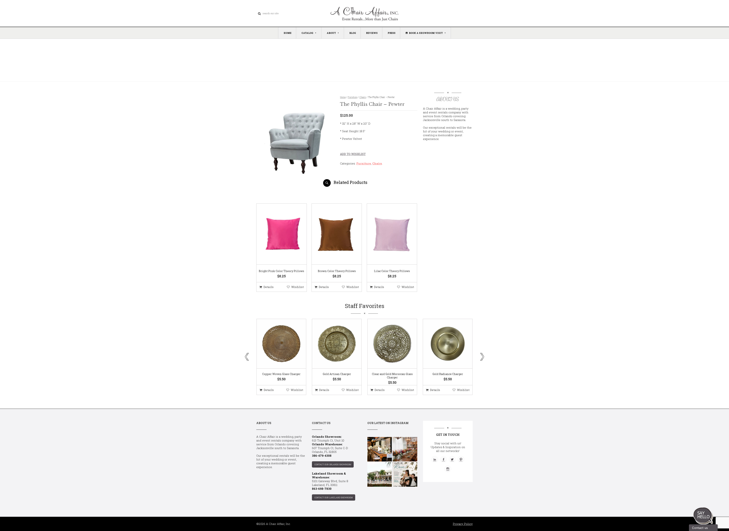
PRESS (391, 32)
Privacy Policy (463, 524)
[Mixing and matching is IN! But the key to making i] (379, 449)
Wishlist (297, 287)
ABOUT (331, 32)
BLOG (352, 32)
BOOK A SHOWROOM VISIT (426, 32)
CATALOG (307, 32)
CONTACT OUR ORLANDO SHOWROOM (332, 464)
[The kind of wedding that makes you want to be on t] (379, 474)
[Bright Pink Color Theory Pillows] (277, 234)
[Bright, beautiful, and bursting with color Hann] (405, 449)
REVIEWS (372, 32)
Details (269, 287)
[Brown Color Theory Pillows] (332, 234)
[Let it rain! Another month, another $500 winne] (405, 474)
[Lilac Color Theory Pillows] (387, 234)
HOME (287, 32)
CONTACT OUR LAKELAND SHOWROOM (333, 497)
